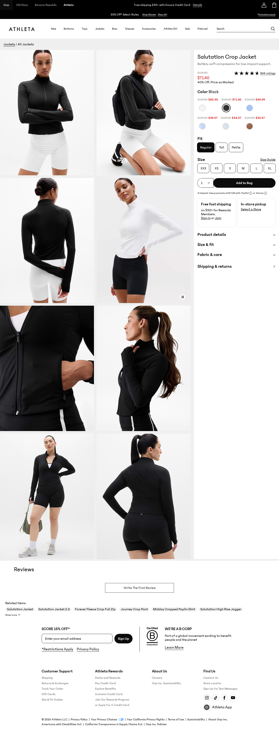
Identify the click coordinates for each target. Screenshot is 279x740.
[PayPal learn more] (250, 193)
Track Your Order (52, 689)
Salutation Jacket (20, 609)
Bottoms (69, 28)
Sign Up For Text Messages (220, 689)
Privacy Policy (88, 649)
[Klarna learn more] (265, 193)
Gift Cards (48, 694)
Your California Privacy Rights (146, 719)
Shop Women (149, 14)
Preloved (202, 28)
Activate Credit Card (108, 694)
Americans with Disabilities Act (62, 724)
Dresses (129, 28)
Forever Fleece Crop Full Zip (95, 609)
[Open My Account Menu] (264, 5)
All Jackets (26, 44)
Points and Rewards (107, 678)
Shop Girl (162, 14)
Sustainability (196, 719)
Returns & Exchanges (55, 683)
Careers (157, 678)
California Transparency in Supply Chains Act (114, 724)
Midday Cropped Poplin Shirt (174, 609)
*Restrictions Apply (57, 649)
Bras (114, 28)
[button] (97, 304)
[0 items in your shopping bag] (273, 5)
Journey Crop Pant (134, 609)
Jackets (99, 28)
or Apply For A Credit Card (112, 705)
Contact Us (210, 678)
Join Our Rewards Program (112, 699)
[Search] (273, 28)
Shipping (47, 678)
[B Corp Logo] (152, 636)
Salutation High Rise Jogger (220, 609)
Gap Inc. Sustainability (166, 683)
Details (197, 5)
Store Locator (212, 683)
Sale (187, 28)
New (53, 28)
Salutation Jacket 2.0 (54, 609)
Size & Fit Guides (52, 699)
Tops (84, 28)
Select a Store (251, 209)
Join (218, 218)
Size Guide (268, 160)
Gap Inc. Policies (156, 724)
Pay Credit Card (105, 683)
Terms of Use (176, 719)
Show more (11, 615)
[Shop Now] (139, 14)
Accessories (149, 28)
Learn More (174, 647)
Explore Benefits (105, 689)
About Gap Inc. (218, 719)
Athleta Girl (170, 28)
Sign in (206, 218)
